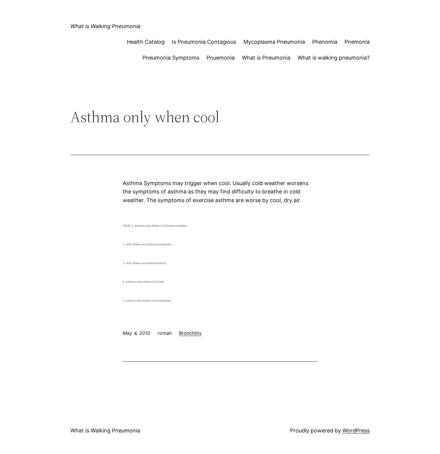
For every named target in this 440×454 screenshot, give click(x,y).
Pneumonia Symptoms (170, 58)
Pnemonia (357, 42)
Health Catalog (146, 42)
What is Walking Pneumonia (105, 26)
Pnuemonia (221, 58)
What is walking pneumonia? (334, 58)
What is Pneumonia (266, 58)
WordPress (356, 430)
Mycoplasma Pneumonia (274, 42)
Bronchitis (190, 333)
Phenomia (324, 42)
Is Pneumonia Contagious (204, 42)
